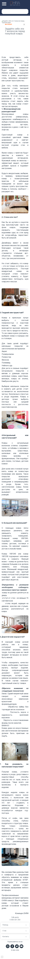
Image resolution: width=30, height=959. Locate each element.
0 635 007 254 (15, 920)
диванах (5, 606)
